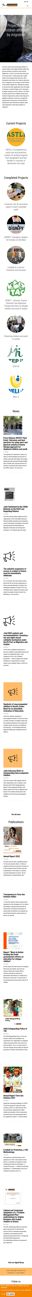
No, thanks (10, 1294)
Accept (3, 1294)
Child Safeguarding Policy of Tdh (15, 1029)
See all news (16, 814)
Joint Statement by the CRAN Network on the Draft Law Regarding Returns (15, 509)
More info (28, 1290)
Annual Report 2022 (11, 856)
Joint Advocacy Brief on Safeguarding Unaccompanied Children (15, 773)
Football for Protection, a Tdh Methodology (15, 1151)
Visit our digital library (16, 1262)
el (27, 1)
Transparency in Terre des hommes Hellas (14, 895)
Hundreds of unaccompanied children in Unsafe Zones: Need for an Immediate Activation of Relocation (15, 707)
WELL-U (16, 397)
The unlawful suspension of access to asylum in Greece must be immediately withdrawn (14, 572)
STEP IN (16, 366)
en (25, 1)
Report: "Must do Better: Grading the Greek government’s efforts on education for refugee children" (13, 956)
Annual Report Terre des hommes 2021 (13, 1096)
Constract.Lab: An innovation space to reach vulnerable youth (16, 207)
